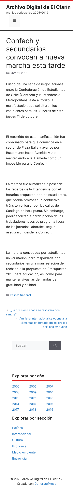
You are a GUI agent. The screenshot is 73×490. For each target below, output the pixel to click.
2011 (15, 398)
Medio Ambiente (24, 452)
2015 (32, 404)
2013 (49, 398)
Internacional (21, 434)
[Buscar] (55, 346)
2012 (32, 398)
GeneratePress (45, 484)
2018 (32, 409)
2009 (32, 392)
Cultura (17, 440)
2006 (32, 386)
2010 (49, 392)
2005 (15, 386)
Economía (19, 446)
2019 (49, 409)
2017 (15, 409)
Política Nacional (20, 295)
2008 (15, 392)
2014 (15, 404)
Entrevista (19, 458)
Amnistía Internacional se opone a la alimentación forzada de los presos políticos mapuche (43, 322)
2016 (49, 404)
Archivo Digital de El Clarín (38, 7)
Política (17, 428)
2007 (50, 386)
